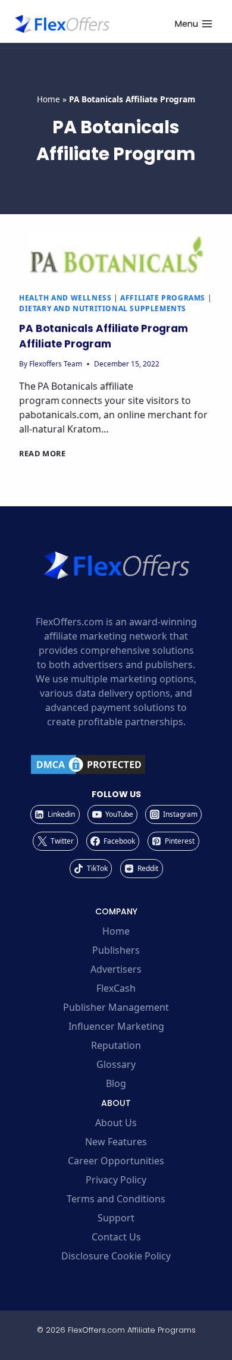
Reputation (116, 1045)
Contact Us (116, 1236)
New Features (116, 1141)
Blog (116, 1083)
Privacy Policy (116, 1179)
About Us (116, 1122)
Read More (42, 453)
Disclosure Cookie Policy (116, 1255)
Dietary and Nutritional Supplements (102, 308)
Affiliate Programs (162, 298)
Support (116, 1217)
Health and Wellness (65, 298)
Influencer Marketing (116, 1026)
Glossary (116, 1064)
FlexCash (116, 988)
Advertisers (116, 969)
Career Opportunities (116, 1160)
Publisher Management (116, 1007)
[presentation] (116, 257)
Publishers (116, 950)
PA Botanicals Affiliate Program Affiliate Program (103, 336)
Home (48, 99)
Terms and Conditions (116, 1198)
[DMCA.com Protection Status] (116, 764)
